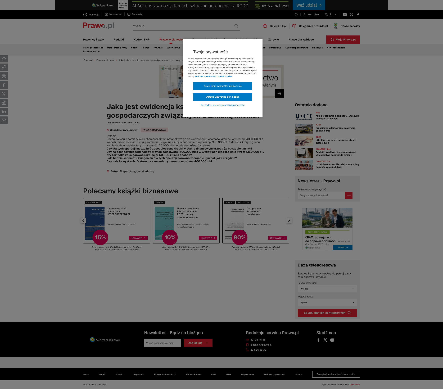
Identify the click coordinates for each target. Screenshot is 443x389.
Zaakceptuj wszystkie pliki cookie (223, 86)
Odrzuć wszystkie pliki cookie (223, 96)
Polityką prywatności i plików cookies (213, 76)
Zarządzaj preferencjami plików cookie (223, 105)
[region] (223, 78)
